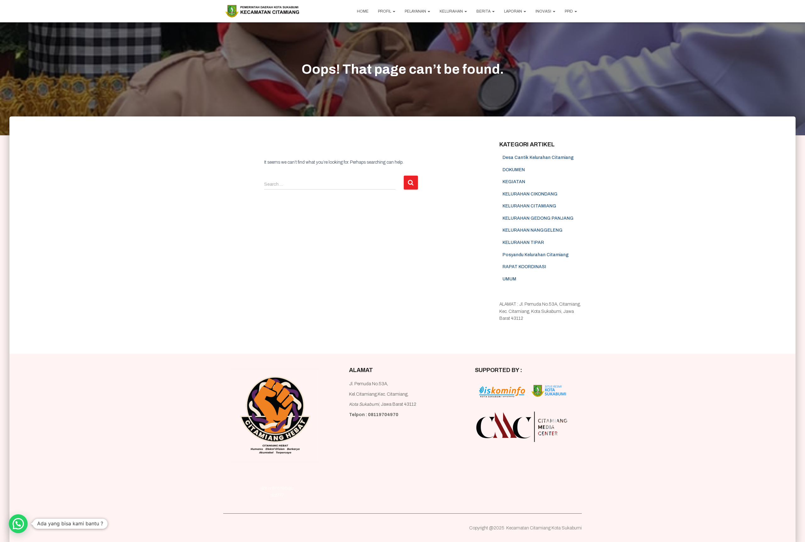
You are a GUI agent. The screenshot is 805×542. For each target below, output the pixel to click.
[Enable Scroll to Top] (793, 529)
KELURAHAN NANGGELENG (532, 230)
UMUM (509, 279)
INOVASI (544, 11)
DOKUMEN (513, 169)
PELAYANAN (416, 11)
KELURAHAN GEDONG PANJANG (538, 218)
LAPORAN (513, 11)
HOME (363, 11)
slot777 (277, 495)
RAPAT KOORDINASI (524, 266)
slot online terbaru (277, 488)
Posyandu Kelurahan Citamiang (535, 254)
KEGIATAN (513, 181)
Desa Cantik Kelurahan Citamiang (538, 157)
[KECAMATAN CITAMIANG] (262, 11)
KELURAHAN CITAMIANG (529, 206)
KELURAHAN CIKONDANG (530, 194)
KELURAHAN (452, 11)
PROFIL (385, 11)
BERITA (483, 11)
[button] (18, 523)
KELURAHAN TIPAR (523, 242)
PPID (569, 11)
